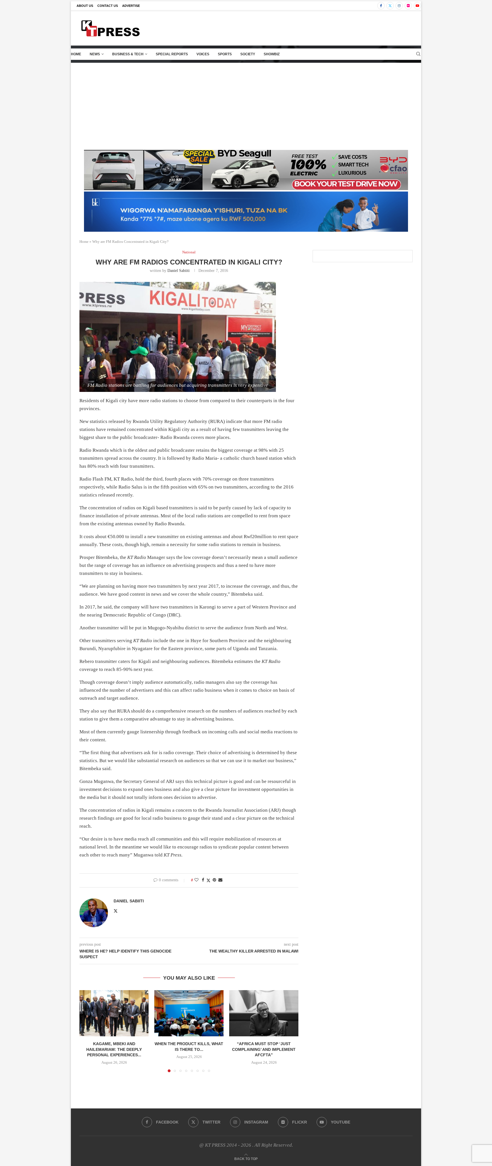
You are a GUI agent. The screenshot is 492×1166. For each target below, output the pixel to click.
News (95, 54)
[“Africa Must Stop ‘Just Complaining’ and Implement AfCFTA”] (263, 1013)
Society (247, 54)
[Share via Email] (220, 880)
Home (76, 54)
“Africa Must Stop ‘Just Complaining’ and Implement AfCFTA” (264, 1049)
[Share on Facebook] (203, 880)
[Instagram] (399, 5)
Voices (202, 54)
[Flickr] (408, 5)
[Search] (418, 54)
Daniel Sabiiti (178, 270)
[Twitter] (390, 5)
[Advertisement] (246, 106)
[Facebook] (381, 5)
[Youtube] (417, 5)
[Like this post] (196, 880)
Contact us (107, 5)
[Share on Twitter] (208, 880)
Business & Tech (128, 54)
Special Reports (172, 54)
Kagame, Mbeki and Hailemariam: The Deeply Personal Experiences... (114, 1049)
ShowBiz (272, 54)
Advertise (131, 5)
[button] (87, 1031)
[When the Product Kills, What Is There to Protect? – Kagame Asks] (189, 1013)
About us (85, 5)
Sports (225, 54)
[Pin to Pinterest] (214, 880)
